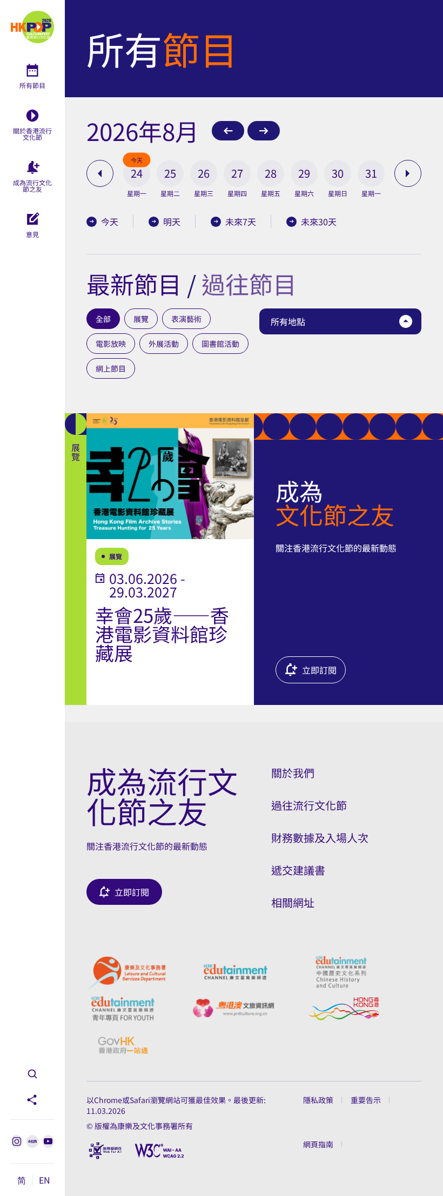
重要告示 (366, 1099)
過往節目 (249, 283)
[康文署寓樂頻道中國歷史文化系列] (341, 971)
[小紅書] (32, 1141)
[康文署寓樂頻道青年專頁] (122, 1008)
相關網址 (292, 902)
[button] (136, 173)
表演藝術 (186, 318)
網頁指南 (318, 1144)
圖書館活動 (220, 343)
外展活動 (164, 343)
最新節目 (134, 283)
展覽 (141, 318)
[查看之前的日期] (99, 173)
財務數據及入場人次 (319, 837)
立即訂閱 (319, 669)
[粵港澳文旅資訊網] (233, 1008)
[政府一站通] (122, 1045)
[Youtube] (48, 1141)
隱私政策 (318, 1099)
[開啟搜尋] (32, 1073)
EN (44, 1179)
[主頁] (32, 27)
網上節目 (111, 368)
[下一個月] (263, 130)
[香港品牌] (343, 1008)
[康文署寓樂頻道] (235, 971)
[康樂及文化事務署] (126, 971)
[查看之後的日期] (407, 173)
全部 (103, 318)
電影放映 (111, 343)
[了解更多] (159, 559)
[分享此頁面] (32, 1099)
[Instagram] (16, 1141)
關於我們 (292, 773)
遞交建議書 (298, 870)
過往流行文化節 (309, 805)
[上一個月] (228, 130)
